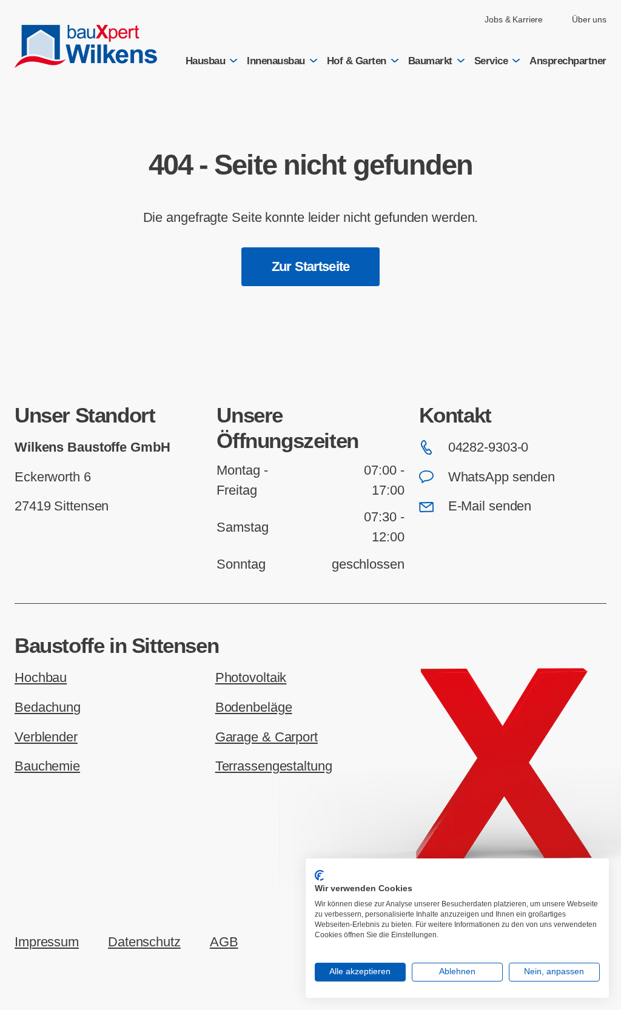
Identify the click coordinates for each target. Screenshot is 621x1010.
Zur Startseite (310, 266)
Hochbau (41, 677)
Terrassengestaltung (273, 766)
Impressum (47, 941)
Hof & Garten (356, 60)
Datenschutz (144, 941)
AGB (224, 941)
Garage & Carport (266, 736)
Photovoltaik (251, 677)
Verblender (46, 736)
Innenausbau (276, 60)
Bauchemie (47, 766)
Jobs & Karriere (514, 19)
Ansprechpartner (567, 60)
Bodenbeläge (253, 707)
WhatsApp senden (501, 476)
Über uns (589, 19)
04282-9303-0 (488, 447)
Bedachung (48, 707)
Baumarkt (430, 60)
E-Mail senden (490, 505)
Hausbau (206, 60)
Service (491, 60)
